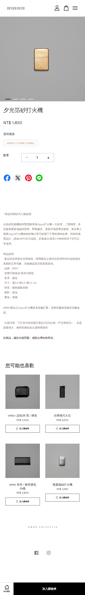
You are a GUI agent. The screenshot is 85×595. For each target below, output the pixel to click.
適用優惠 (9, 134)
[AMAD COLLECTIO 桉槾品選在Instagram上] (49, 555)
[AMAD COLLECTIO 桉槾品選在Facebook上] (36, 555)
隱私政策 (37, 573)
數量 (6, 155)
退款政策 (48, 573)
